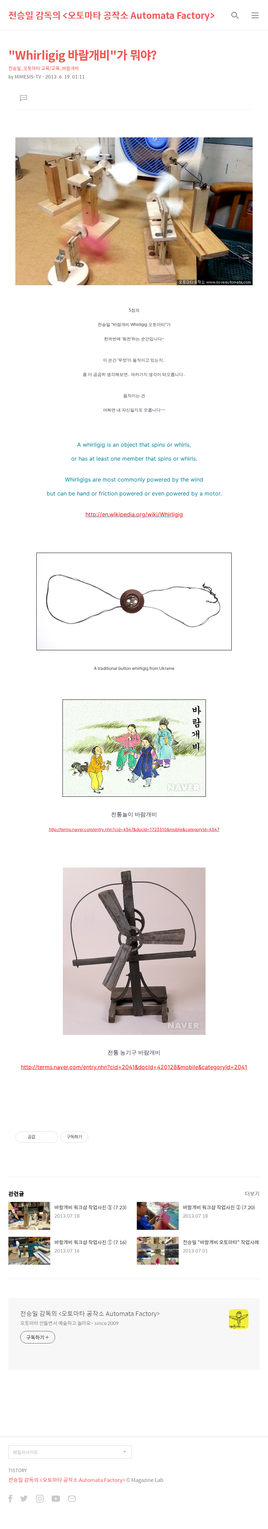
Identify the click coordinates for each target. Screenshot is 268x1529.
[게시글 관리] (50, 1137)
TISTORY (17, 1470)
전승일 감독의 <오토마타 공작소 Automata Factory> (111, 15)
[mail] (72, 1499)
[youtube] (56, 1499)
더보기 (252, 1193)
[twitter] (24, 1499)
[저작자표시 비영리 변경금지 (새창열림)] (97, 1137)
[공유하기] (41, 1137)
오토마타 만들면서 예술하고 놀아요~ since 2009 (69, 1322)
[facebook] (10, 1499)
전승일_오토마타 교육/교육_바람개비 (43, 68)
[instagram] (40, 1499)
